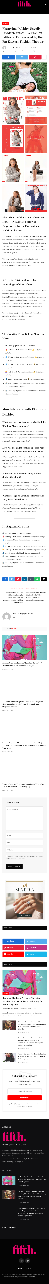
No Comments (28, 51)
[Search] (45, 4)
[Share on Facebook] (8, 57)
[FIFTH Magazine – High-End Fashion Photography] (25, 4)
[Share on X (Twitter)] (22, 57)
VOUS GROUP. (30, 1277)
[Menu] (3, 4)
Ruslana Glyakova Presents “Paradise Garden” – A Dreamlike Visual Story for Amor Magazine (22, 1001)
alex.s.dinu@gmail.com (16, 48)
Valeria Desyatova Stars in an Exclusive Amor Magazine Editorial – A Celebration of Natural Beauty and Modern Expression (24, 745)
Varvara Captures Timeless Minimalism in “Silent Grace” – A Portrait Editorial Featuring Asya (32, 1056)
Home (6, 10)
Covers (5, 23)
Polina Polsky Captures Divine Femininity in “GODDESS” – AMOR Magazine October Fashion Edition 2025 (13, 598)
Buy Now (18, 10)
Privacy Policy (21, 1106)
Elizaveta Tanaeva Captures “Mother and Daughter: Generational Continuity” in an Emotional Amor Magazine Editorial (22, 704)
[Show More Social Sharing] (44, 57)
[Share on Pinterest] (35, 57)
